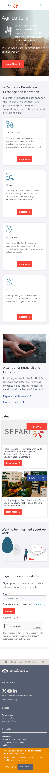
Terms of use (7, 715)
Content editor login (10, 699)
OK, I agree (10, 767)
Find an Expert (12, 401)
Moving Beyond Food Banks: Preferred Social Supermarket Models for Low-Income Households (24, 503)
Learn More (11, 64)
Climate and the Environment (14, 739)
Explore (23, 159)
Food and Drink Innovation (13, 742)
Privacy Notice (8, 718)
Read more (11, 463)
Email (5, 594)
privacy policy (38, 604)
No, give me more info (17, 760)
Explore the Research (15, 396)
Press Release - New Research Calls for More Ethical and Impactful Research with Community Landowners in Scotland (23, 452)
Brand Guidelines (9, 721)
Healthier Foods (8, 745)
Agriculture (6, 736)
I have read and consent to (25, 604)
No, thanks (25, 767)
